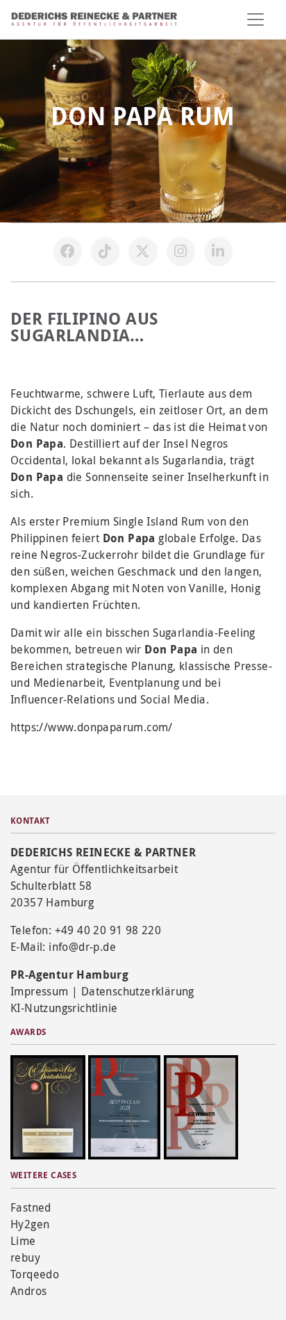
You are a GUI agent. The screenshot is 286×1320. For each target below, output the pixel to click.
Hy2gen (29, 1224)
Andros (28, 1290)
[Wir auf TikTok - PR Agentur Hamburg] (105, 251)
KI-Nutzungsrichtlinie (63, 1008)
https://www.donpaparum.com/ (91, 727)
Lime (23, 1240)
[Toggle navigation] (255, 19)
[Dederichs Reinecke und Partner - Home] (94, 19)
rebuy (25, 1257)
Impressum (39, 991)
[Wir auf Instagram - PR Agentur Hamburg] (181, 251)
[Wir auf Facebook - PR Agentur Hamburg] (68, 251)
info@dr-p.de (82, 946)
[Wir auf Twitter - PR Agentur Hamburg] (143, 251)
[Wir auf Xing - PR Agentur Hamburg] (218, 251)
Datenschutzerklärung (137, 991)
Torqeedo (34, 1274)
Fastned (30, 1207)
